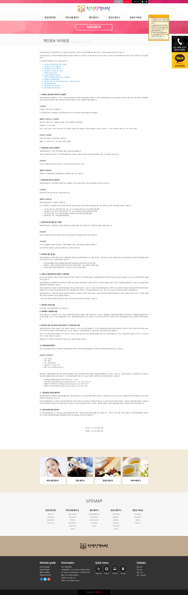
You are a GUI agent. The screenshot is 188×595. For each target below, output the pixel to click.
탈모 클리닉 (80, 481)
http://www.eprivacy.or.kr (68, 381)
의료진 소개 (50, 514)
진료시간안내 (50, 517)
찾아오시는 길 (50, 523)
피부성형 (72, 520)
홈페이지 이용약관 (45, 572)
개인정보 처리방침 (45, 569)
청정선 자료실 (137, 510)
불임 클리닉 (116, 517)
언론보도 (137, 520)
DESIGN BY (94, 592)
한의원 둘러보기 (50, 520)
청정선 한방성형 (72, 514)
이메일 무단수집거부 (45, 575)
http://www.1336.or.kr (64, 379)
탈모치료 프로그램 (94, 520)
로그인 (127, 1)
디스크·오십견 (115, 526)
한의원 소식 (137, 523)
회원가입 (136, 1)
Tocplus (151, 16)
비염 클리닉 (116, 523)
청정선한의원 (50, 510)
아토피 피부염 (72, 526)
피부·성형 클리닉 (52, 481)
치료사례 (72, 529)
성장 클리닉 (116, 520)
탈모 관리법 (94, 523)
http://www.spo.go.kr (68, 384)
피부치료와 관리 (72, 523)
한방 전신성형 (72, 517)
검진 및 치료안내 (94, 517)
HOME (118, 1)
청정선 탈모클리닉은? (94, 514)
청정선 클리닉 (108, 481)
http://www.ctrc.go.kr (68, 386)
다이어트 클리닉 (116, 514)
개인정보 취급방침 (45, 567)
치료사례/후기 (135, 481)
